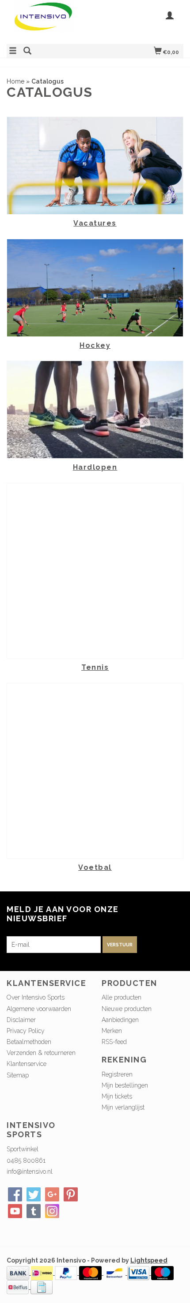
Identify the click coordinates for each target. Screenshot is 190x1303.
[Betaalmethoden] (19, 1272)
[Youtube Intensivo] (15, 1211)
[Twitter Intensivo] (34, 1194)
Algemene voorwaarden (39, 1008)
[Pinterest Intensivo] (71, 1194)
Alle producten (121, 997)
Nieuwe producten (127, 1008)
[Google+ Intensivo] (52, 1194)
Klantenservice (26, 1063)
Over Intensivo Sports (36, 997)
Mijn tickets (117, 1096)
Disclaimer (21, 1019)
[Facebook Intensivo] (15, 1194)
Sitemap (18, 1075)
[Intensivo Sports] (50, 21)
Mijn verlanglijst (123, 1107)
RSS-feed (114, 1041)
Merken (112, 1030)
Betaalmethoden (29, 1041)
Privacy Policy (26, 1030)
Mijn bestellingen (125, 1085)
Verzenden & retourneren (41, 1052)
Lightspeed (148, 1260)
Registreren (117, 1074)
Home (15, 81)
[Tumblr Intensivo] (34, 1211)
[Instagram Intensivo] (52, 1211)
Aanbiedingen (120, 1019)
